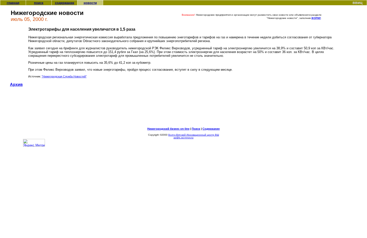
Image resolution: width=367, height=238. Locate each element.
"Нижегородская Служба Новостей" (64, 76)
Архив (16, 84)
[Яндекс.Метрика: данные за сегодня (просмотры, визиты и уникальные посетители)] (34, 143)
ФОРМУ (316, 18)
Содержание (211, 128)
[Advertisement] (183, 109)
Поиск (196, 128)
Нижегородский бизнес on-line (168, 128)
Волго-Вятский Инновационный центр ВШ (193, 134)
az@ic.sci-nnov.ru (183, 137)
